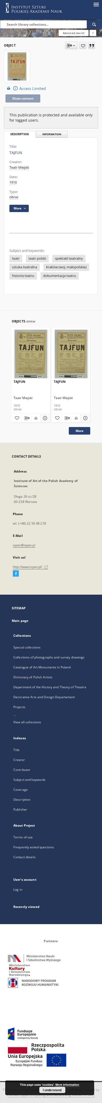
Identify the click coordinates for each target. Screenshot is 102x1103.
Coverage (20, 789)
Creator (19, 760)
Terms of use (23, 837)
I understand (52, 1090)
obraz (13, 197)
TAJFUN (19, 381)
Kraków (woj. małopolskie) (66, 267)
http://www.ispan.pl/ (28, 567)
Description (21, 799)
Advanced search (73, 33)
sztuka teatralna (24, 267)
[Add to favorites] (82, 45)
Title (16, 750)
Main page (20, 620)
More (79, 431)
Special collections (27, 647)
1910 (13, 182)
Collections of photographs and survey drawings (49, 657)
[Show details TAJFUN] (44, 418)
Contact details (24, 857)
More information (67, 1085)
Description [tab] (19, 134)
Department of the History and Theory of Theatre (49, 687)
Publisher (20, 809)
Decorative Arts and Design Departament (44, 697)
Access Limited (32, 88)
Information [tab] (51, 134)
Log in (17, 889)
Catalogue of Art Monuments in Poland (42, 667)
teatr (16, 258)
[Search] (94, 24)
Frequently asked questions (33, 847)
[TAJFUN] (31, 354)
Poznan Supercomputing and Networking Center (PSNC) (51, 1095)
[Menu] (96, 4)
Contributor (21, 769)
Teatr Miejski (19, 167)
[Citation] (91, 45)
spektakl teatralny (69, 258)
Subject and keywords (29, 779)
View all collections (27, 722)
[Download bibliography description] (26, 418)
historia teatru (23, 276)
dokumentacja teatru (59, 276)
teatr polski (37, 258)
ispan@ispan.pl (24, 545)
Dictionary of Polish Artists (32, 677)
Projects (19, 707)
